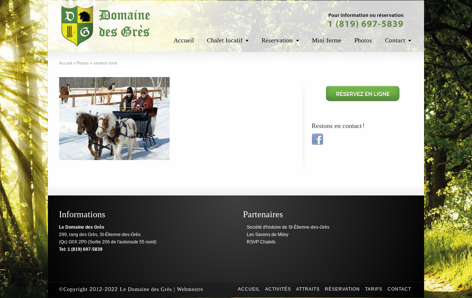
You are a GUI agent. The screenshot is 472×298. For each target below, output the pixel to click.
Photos (363, 40)
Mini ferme (326, 40)
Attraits (308, 289)
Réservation (277, 40)
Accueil (184, 40)
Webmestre (190, 289)
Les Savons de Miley (267, 234)
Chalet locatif (225, 40)
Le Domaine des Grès (146, 289)
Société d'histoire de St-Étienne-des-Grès (288, 227)
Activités (278, 289)
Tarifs (373, 289)
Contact (395, 40)
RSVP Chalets (261, 242)
